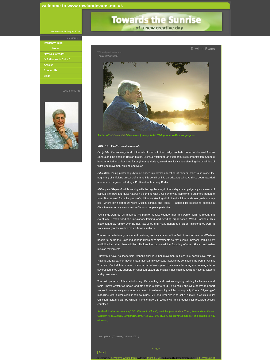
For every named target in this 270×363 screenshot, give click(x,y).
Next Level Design (205, 357)
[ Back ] (101, 352)
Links (47, 75)
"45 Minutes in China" (57, 59)
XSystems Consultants (124, 357)
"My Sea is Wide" (54, 54)
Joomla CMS (154, 357)
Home (55, 48)
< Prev (156, 348)
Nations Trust (182, 311)
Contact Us (50, 70)
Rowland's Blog (53, 43)
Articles (48, 64)
